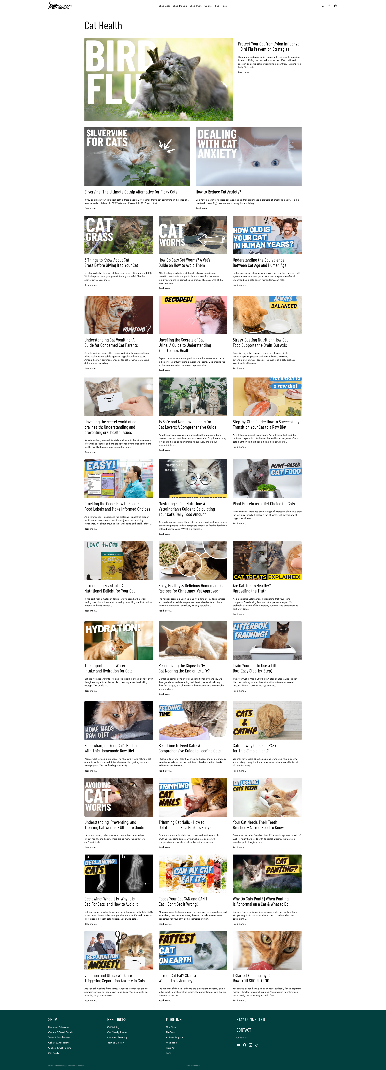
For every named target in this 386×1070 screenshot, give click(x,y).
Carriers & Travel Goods (60, 1032)
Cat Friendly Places (117, 1032)
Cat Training (113, 1027)
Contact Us (241, 1037)
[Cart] (335, 6)
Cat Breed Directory (117, 1037)
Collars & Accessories (59, 1042)
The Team (170, 1032)
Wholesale (171, 1042)
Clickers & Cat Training (59, 1048)
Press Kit (170, 1048)
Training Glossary (115, 1042)
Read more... (244, 72)
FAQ (168, 1053)
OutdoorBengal (61, 1065)
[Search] (322, 6)
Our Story (171, 1027)
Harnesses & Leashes (58, 1027)
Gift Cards (53, 1053)
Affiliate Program (174, 1037)
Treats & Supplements (59, 1037)
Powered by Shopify (76, 1065)
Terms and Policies (193, 1065)
